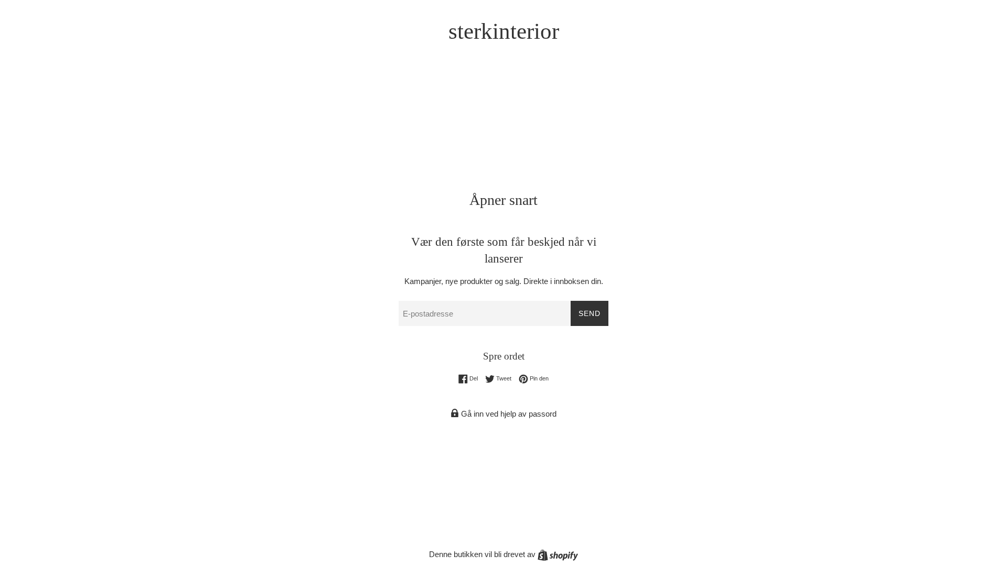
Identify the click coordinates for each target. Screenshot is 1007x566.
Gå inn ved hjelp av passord (507, 413)
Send (590, 313)
